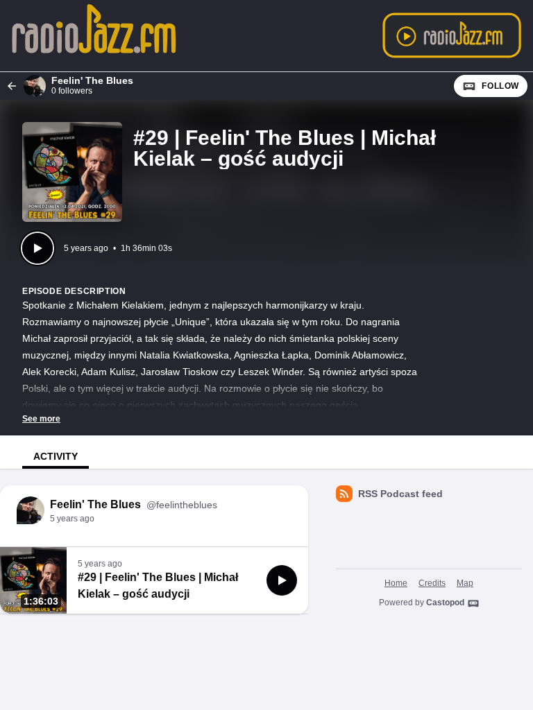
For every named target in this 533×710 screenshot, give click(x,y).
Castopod (445, 602)
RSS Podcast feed (400, 493)
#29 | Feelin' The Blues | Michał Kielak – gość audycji (158, 585)
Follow (500, 86)
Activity (55, 456)
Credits (432, 583)
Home (395, 583)
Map (465, 583)
